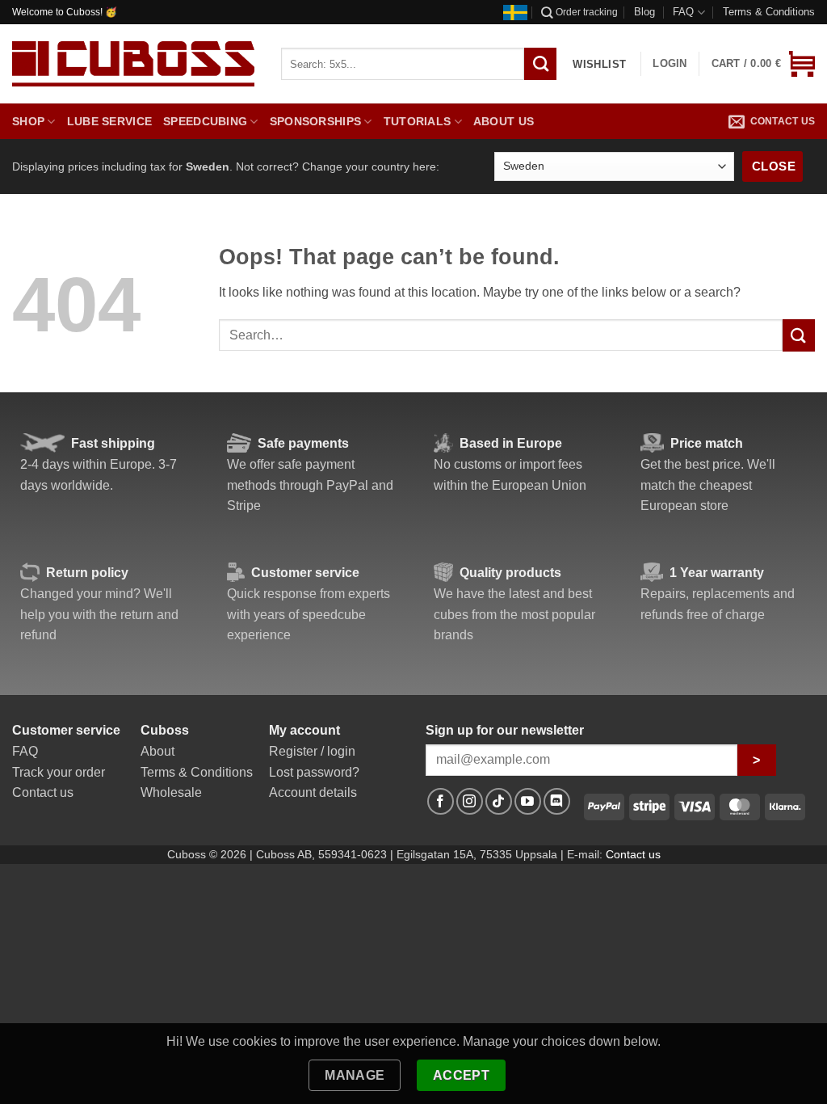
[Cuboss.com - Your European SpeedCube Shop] (133, 63)
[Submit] (799, 335)
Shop (28, 121)
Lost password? (314, 772)
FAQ (683, 12)
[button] (763, 64)
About (157, 751)
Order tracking (587, 12)
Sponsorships (315, 121)
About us (503, 121)
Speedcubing (205, 121)
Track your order (58, 772)
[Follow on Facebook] (440, 801)
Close (774, 166)
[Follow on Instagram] (469, 801)
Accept (461, 1075)
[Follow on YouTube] (527, 801)
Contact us (782, 121)
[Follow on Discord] (557, 801)
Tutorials (417, 121)
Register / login (312, 751)
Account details (313, 792)
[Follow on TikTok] (498, 801)
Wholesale (171, 792)
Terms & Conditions (769, 12)
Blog (644, 12)
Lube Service (109, 121)
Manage (355, 1075)
